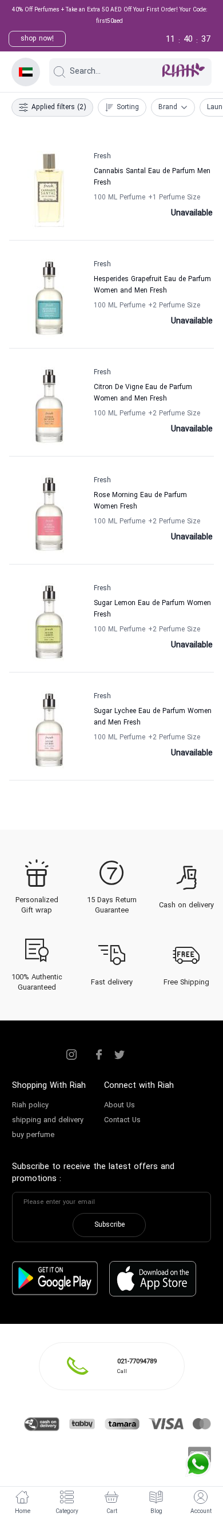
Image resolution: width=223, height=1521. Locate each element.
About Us (119, 1105)
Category (66, 1511)
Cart (111, 1511)
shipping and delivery (47, 1120)
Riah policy (30, 1105)
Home (22, 1511)
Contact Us (122, 1120)
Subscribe (109, 1225)
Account (201, 1511)
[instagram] (71, 1055)
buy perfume (33, 1135)
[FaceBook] (99, 1055)
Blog (156, 1511)
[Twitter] (119, 1055)
